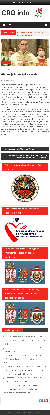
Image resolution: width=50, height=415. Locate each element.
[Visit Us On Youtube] (45, 401)
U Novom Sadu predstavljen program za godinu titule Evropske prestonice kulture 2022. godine (28, 157)
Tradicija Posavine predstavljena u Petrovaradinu (24, 337)
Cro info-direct (6, 62)
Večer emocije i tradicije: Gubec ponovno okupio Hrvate (26, 367)
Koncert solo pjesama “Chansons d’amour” (19, 149)
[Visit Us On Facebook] (41, 401)
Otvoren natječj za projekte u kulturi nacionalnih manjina (26, 385)
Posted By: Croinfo (8, 80)
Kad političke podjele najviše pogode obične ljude (23, 355)
